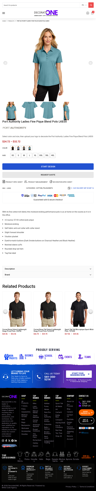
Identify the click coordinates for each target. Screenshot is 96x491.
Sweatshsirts (55, 460)
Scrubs (76, 459)
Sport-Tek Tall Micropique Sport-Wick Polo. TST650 (79, 330)
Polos (27, 459)
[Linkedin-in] (15, 440)
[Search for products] (91, 5)
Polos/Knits (48, 188)
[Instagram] (3, 440)
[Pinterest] (12, 440)
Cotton (39, 188)
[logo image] (46, 13)
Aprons (69, 459)
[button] (5, 311)
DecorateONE (13, 486)
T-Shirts (20, 460)
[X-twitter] (9, 440)
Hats (41, 459)
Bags (48, 459)
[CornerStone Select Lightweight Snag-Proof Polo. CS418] (16, 309)
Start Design (48, 166)
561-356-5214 (50, 378)
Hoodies (34, 460)
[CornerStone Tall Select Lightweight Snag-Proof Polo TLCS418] (48, 309)
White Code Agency (9, 488)
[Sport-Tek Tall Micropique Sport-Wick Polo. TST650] (79, 309)
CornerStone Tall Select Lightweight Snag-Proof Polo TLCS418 (47, 330)
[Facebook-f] (6, 440)
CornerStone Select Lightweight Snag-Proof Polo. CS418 (14, 330)
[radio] (12, 148)
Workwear (62, 460)
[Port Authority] (14, 128)
